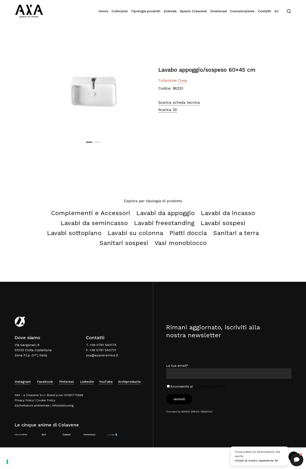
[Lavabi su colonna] (135, 233)
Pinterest (66, 382)
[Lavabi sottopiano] (74, 233)
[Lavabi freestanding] (164, 223)
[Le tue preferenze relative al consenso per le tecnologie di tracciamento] (7, 462)
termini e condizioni (210, 386)
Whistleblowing (62, 405)
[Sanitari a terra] (236, 233)
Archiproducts (129, 382)
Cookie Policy (45, 400)
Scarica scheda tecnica (179, 102)
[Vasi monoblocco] (180, 243)
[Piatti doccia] (188, 233)
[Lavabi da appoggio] (165, 213)
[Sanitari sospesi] (123, 243)
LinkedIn (87, 382)
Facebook (45, 382)
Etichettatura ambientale (32, 405)
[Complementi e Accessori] (90, 213)
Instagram (23, 382)
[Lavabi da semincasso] (94, 223)
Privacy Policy (24, 400)
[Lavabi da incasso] (228, 213)
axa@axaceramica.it (102, 355)
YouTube (106, 382)
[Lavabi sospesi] (223, 223)
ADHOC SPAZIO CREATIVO (196, 411)
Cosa (182, 80)
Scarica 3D (167, 109)
